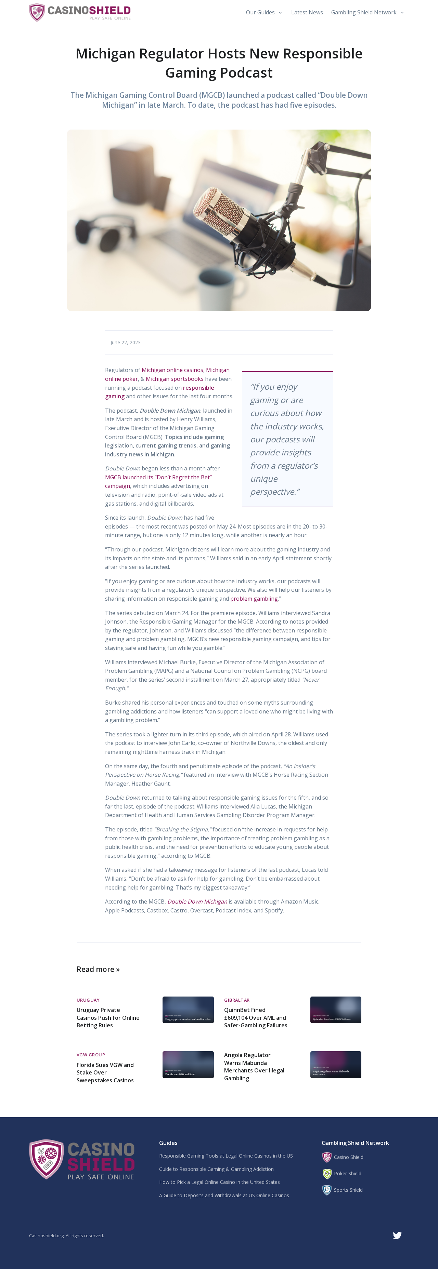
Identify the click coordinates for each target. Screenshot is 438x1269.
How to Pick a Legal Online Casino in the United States (219, 1182)
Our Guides (260, 12)
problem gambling (254, 598)
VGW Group (91, 1055)
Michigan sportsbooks (175, 379)
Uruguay (88, 1000)
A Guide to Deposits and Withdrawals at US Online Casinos (224, 1195)
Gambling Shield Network (364, 12)
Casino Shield (348, 1157)
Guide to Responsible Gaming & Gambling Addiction (216, 1169)
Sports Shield (348, 1190)
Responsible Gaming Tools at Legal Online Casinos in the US (226, 1155)
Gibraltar (237, 1000)
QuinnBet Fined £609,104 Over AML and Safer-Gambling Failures (255, 1017)
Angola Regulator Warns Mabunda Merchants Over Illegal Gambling (254, 1066)
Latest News (307, 12)
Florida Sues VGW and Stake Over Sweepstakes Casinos (105, 1072)
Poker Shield (347, 1173)
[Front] (84, 1158)
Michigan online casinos (172, 370)
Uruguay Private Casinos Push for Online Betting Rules (108, 1017)
